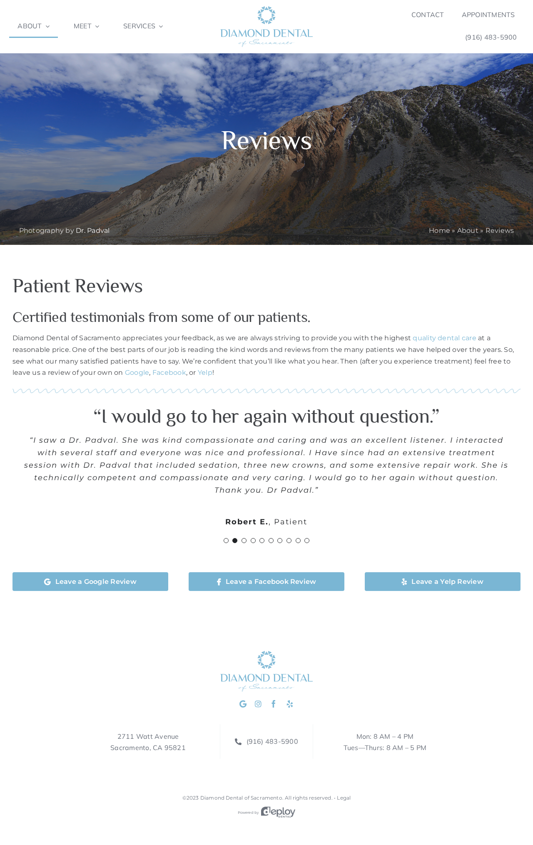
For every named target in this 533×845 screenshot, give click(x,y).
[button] (226, 540)
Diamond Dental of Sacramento (241, 798)
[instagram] (258, 704)
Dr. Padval (93, 230)
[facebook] (273, 704)
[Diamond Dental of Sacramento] (266, 9)
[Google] (243, 704)
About (467, 230)
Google (137, 372)
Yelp (205, 372)
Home (439, 230)
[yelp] (290, 704)
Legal (344, 798)
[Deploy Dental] (278, 812)
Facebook (169, 372)
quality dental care (444, 338)
